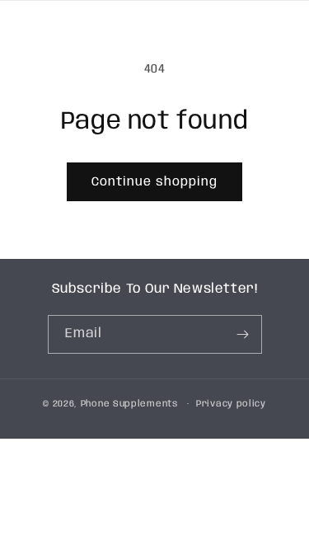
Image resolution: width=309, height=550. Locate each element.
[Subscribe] (243, 334)
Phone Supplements (129, 404)
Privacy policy (231, 404)
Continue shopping (154, 182)
